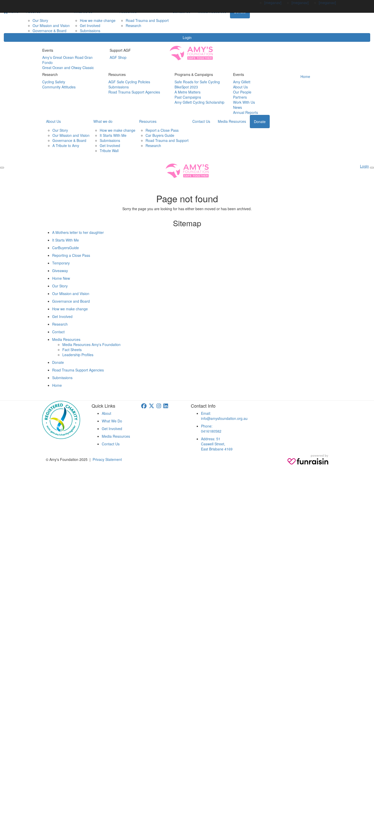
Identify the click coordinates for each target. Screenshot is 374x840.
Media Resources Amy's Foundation (91, 344)
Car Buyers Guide (160, 135)
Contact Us (201, 121)
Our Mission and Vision (51, 25)
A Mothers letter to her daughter (78, 232)
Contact (58, 331)
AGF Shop (118, 57)
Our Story (40, 20)
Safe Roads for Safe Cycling (197, 81)
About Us (240, 86)
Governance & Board (49, 30)
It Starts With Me (113, 135)
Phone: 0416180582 (211, 428)
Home (305, 76)
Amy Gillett (241, 81)
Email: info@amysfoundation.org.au (224, 416)
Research (133, 25)
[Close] (372, 167)
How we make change (98, 20)
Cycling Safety (53, 81)
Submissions (90, 30)
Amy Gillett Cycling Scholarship (199, 102)
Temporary (61, 262)
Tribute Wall (109, 150)
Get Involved (90, 25)
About (106, 413)
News (237, 107)
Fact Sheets (72, 349)
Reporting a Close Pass (71, 255)
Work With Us (244, 102)
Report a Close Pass (162, 130)
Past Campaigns (188, 97)
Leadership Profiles (77, 354)
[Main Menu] (2, 167)
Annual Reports (245, 112)
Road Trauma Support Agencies (134, 92)
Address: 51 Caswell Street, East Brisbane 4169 (217, 443)
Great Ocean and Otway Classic (68, 67)
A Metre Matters (187, 92)
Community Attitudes (59, 86)
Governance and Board (71, 301)
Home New (61, 278)
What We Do (112, 420)
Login (187, 37)
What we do (102, 121)
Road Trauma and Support (147, 20)
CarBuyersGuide (65, 247)
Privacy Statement (107, 459)
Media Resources (232, 121)
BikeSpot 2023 (186, 86)
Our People (242, 92)
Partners (240, 97)
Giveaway (60, 270)
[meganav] (272, 2)
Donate (260, 121)
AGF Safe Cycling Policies (129, 81)
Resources (147, 121)
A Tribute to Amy (65, 145)
